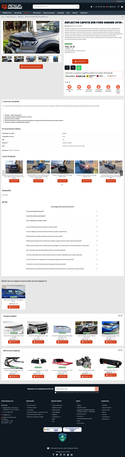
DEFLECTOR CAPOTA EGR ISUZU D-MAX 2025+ (38, 336)
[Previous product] (122, 16)
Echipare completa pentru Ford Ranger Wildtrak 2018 (87, 175)
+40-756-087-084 (8, 412)
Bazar (78, 421)
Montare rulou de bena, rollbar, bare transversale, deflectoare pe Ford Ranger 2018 (110, 176)
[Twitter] (57, 454)
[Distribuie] (65, 82)
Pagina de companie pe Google (35, 417)
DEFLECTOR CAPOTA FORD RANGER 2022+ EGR (86, 336)
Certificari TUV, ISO (56, 407)
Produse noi (80, 416)
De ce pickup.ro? (31, 405)
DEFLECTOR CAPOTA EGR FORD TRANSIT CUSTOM (14, 336)
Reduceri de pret (81, 414)
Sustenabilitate (56, 412)
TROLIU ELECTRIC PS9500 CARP (86, 370)
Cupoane (104, 414)
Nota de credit (105, 410)
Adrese (104, 412)
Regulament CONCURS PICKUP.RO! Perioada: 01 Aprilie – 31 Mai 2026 (86, 411)
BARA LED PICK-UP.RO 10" (110, 370)
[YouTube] (68, 454)
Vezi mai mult (14, 181)
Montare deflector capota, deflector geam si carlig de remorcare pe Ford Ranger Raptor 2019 (38, 176)
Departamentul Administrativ (84, 418)
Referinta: (68, 26)
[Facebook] (53, 454)
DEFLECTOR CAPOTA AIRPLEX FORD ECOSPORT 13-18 (111, 336)
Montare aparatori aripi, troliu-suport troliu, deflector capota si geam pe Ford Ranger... (14, 176)
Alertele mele (105, 419)
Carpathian (86, 371)
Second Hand (80, 423)
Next (121, 316)
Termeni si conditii (31, 407)
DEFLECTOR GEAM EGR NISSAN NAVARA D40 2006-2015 (62, 336)
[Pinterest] (69, 82)
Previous (119, 316)
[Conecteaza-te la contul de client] (91, 7)
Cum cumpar (30, 410)
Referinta (5, 150)
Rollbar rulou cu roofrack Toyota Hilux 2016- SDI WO (14, 371)
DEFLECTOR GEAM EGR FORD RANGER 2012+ (13, 300)
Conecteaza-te (106, 417)
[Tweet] (67, 82)
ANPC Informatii (56, 410)
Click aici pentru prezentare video (32, 66)
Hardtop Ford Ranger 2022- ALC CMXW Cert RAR (38, 371)
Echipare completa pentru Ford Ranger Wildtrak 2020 (62, 175)
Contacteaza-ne (56, 417)
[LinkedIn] (71, 454)
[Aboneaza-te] (97, 389)
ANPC (53, 419)
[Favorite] (118, 7)
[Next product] (123, 16)
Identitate (104, 405)
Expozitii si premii (81, 407)
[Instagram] (60, 454)
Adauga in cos (81, 61)
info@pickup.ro (7, 415)
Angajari (79, 405)
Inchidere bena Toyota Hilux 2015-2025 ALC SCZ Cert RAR (62, 371)
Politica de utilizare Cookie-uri (34, 414)
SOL (53, 421)
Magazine (54, 414)
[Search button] (77, 7)
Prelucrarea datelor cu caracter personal (37, 412)
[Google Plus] (64, 454)
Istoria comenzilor (106, 407)
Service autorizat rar (57, 405)
